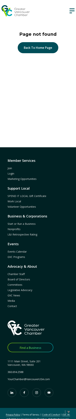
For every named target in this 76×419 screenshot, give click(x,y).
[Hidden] (72, 10)
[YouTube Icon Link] (49, 392)
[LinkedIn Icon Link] (12, 392)
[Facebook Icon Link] (24, 392)
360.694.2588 (15, 372)
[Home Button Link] (26, 328)
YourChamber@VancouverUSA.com (29, 379)
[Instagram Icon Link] (36, 392)
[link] (15, 11)
